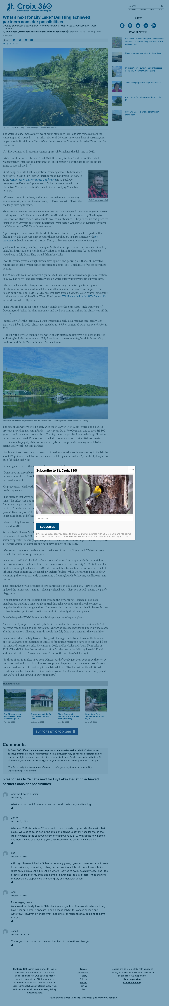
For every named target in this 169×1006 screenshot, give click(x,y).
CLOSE (131, 469)
